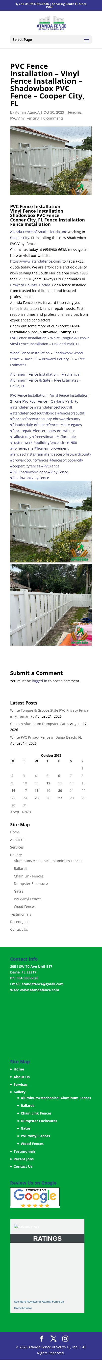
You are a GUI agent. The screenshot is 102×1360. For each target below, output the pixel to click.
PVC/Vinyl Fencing (24, 118)
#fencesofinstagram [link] (26, 454)
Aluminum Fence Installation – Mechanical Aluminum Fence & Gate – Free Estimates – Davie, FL (45, 380)
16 (13, 790)
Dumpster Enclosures (32, 883)
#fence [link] (39, 424)
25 (37, 798)
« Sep (14, 811)
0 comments (53, 118)
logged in (39, 681)
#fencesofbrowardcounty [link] (31, 418)
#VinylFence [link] (58, 472)
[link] (38, 231)
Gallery (16, 854)
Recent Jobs (19, 921)
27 (60, 798)
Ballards (20, 868)
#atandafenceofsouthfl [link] (53, 407)
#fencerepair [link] (21, 430)
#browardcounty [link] (66, 418)
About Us (17, 839)
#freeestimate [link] (43, 436)
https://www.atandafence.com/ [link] (35, 261)
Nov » (26, 811)
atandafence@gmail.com (43, 984)
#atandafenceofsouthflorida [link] (33, 413)
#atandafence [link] (21, 407)
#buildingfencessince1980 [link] (55, 442)
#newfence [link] (66, 430)
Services (17, 847)
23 (13, 798)
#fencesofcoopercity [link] (66, 460)
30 (13, 805)
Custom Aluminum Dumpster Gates (39, 723)
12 (48, 783)
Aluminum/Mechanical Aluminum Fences (48, 860)
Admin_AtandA (27, 112)
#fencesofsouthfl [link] (71, 413)
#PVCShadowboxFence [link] (28, 472)
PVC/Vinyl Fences (28, 899)
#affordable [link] (66, 436)
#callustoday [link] (20, 436)
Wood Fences (25, 906)
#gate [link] (65, 424)
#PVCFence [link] (50, 466)
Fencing (74, 112)
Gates (18, 891)
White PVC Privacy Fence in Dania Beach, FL (46, 737)
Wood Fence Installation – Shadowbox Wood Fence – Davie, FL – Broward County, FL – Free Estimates (47, 359)
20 (60, 790)
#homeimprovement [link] (52, 448)
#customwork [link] (21, 442)
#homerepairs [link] (22, 448)
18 (37, 790)
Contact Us (19, 929)
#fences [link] (52, 424)
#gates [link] (76, 424)
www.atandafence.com (39, 990)
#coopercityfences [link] (25, 466)
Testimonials (20, 914)
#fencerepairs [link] (44, 430)
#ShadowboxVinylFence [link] (29, 477)
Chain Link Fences (29, 876)
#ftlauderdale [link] (21, 424)
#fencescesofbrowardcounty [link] (67, 454)
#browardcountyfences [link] (29, 460)
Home (15, 832)
